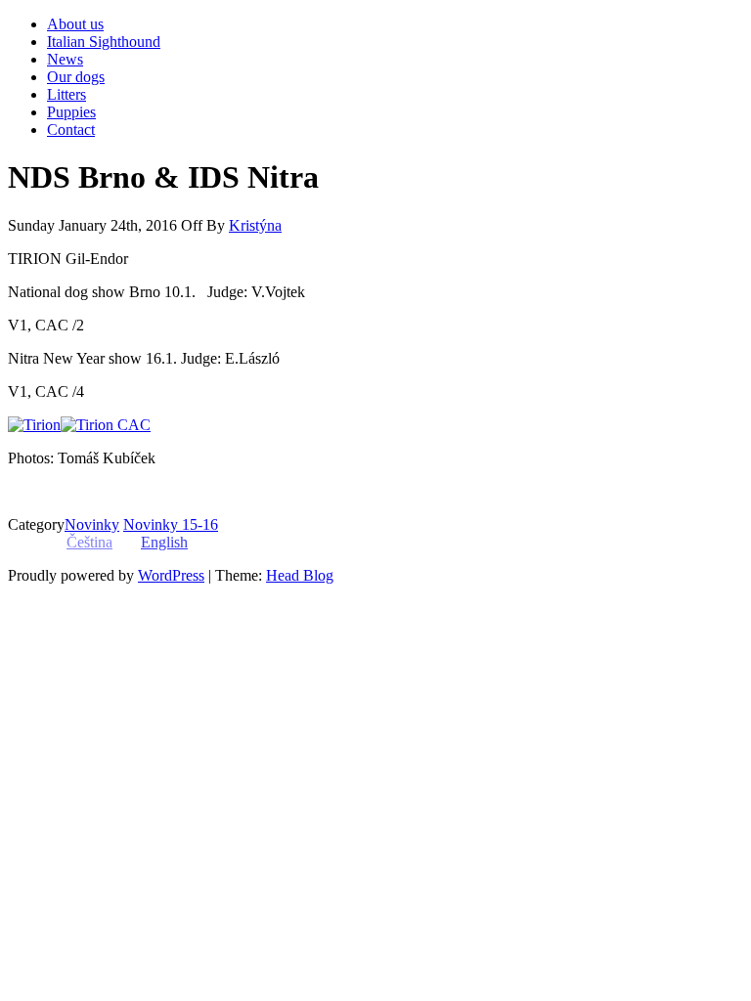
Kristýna (255, 225)
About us (75, 24)
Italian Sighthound (103, 41)
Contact (71, 129)
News (65, 59)
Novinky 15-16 (170, 524)
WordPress (171, 575)
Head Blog (299, 575)
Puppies (71, 112)
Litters (66, 94)
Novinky (92, 524)
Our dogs (76, 76)
